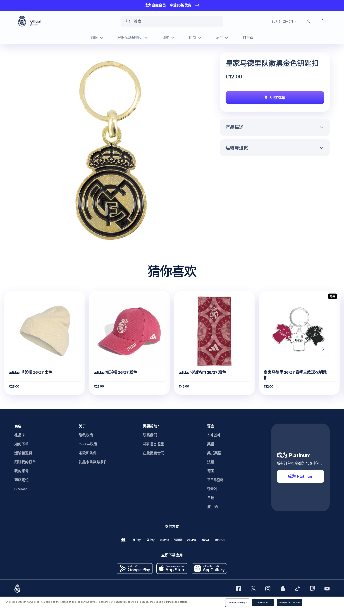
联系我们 (150, 435)
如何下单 (21, 444)
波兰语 (212, 507)
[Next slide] (323, 348)
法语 (210, 462)
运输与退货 (237, 147)
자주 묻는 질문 (153, 444)
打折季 (248, 38)
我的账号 (21, 471)
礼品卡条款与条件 (93, 462)
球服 (94, 38)
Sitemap (21, 489)
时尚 (192, 38)
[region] (172, 603)
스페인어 (213, 435)
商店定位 (21, 480)
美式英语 (214, 453)
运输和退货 (23, 453)
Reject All (263, 602)
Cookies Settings (237, 602)
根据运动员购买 (129, 38)
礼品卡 (19, 435)
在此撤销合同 (153, 453)
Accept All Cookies (289, 602)
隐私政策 (86, 435)
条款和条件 (88, 453)
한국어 (212, 489)
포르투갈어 (215, 480)
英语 (210, 444)
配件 (219, 38)
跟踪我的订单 (25, 462)
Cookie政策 (88, 444)
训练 (165, 38)
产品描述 (234, 127)
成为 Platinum (300, 476)
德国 (210, 471)
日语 (210, 498)
